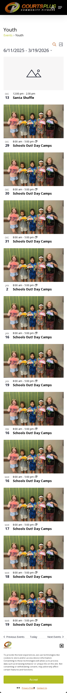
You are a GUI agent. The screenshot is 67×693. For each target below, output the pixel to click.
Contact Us (42, 688)
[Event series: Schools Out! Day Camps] (36, 141)
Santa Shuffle (23, 97)
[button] (61, 646)
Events (8, 35)
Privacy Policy (28, 688)
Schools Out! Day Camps (32, 145)
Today (33, 637)
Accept (33, 679)
